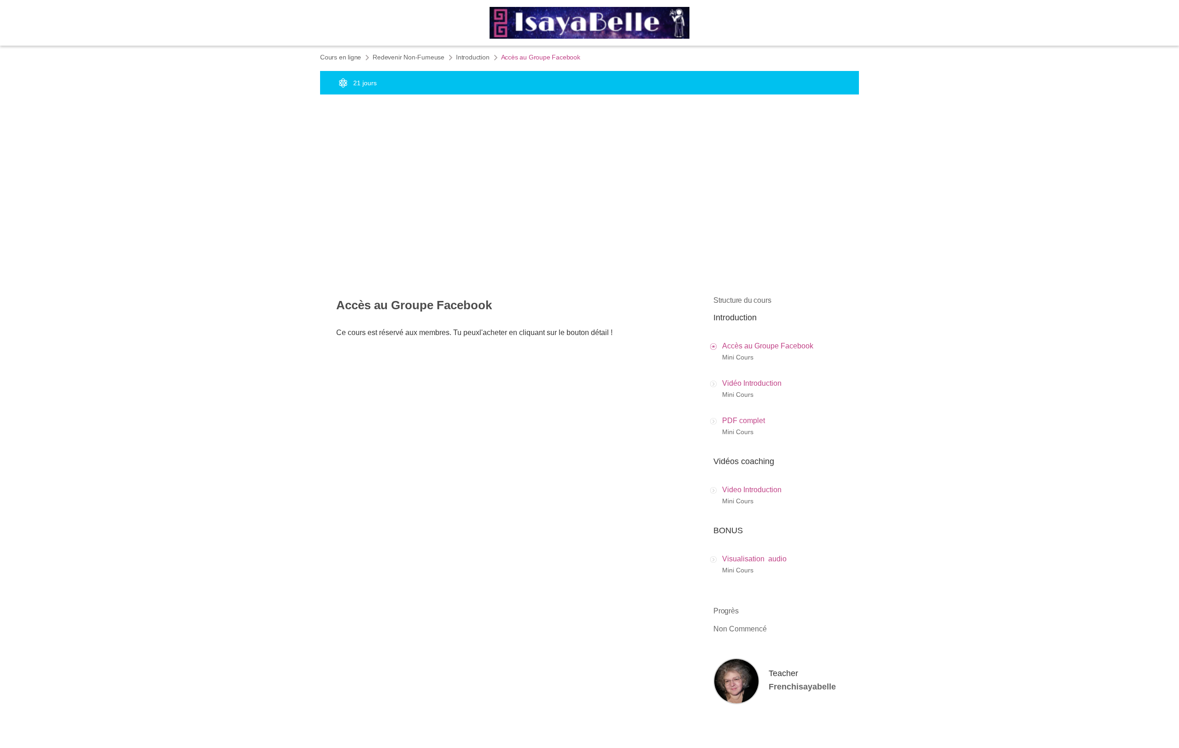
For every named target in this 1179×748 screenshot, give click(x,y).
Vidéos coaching (743, 461)
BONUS (728, 530)
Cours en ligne (340, 57)
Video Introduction (752, 490)
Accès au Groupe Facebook (767, 346)
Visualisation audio (754, 559)
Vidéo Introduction (752, 383)
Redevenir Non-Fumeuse (408, 57)
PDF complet (743, 420)
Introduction (473, 57)
